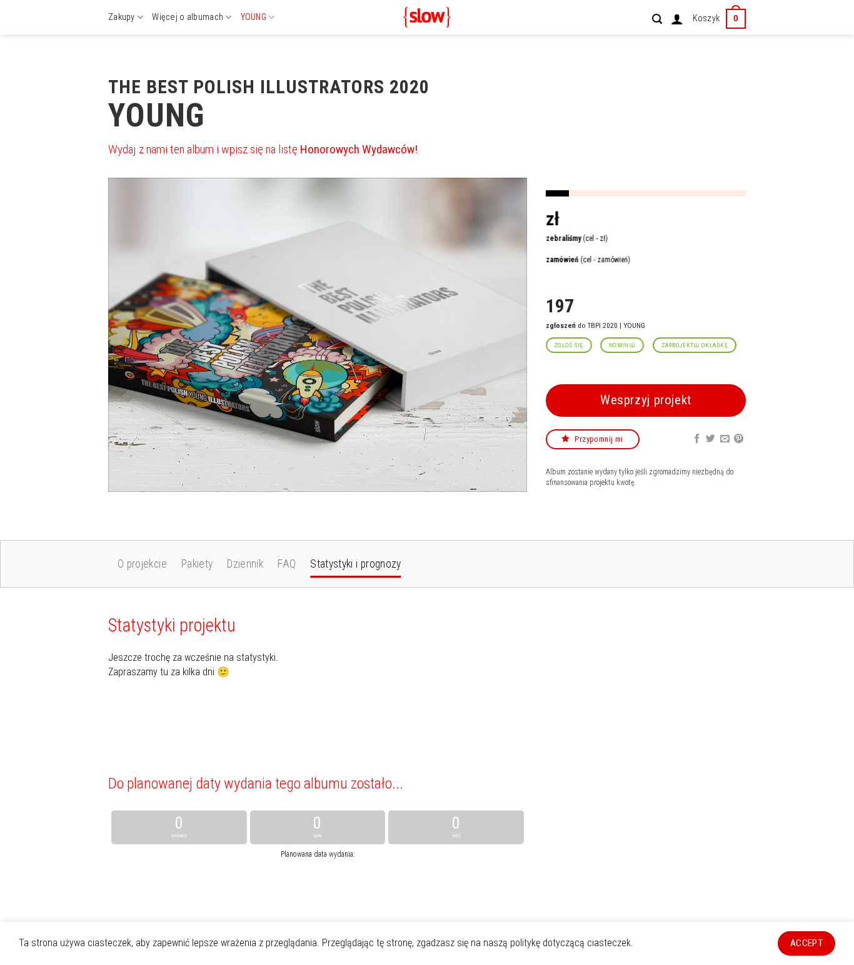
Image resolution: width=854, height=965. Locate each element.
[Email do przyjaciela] (725, 438)
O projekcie (142, 564)
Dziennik (245, 564)
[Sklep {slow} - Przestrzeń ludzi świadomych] (427, 17)
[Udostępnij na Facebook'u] (696, 438)
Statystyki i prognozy (355, 564)
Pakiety (197, 564)
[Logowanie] (677, 19)
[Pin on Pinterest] (738, 438)
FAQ (287, 564)
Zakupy (121, 17)
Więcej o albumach (187, 17)
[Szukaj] (657, 19)
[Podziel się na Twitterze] (710, 438)
